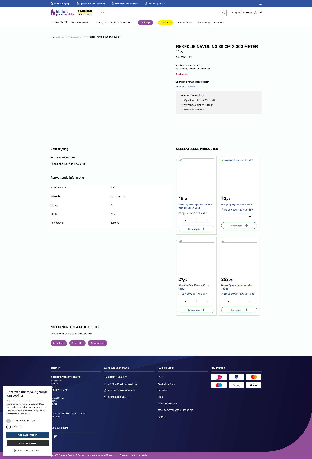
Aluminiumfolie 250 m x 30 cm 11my (194, 287)
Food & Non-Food (80, 22)
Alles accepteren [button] (28, 435)
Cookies (162, 417)
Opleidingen (145, 22)
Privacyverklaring (168, 403)
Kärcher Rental (185, 22)
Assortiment (59, 343)
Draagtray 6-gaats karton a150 (236, 204)
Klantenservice (97, 343)
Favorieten (219, 22)
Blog (160, 397)
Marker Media (140, 455)
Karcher (164, 22)
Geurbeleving (203, 22)
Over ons (162, 390)
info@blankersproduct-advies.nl (69, 413)
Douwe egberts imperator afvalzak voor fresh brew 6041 (195, 206)
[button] (27, 451)
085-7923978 (57, 416)
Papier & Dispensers (120, 22)
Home (160, 377)
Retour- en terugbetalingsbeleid (175, 410)
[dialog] (27, 421)
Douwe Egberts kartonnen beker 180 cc (237, 287)
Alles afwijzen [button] (27, 443)
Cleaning (99, 22)
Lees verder (25, 413)
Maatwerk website (96, 455)
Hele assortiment (59, 22)
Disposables (77, 343)
